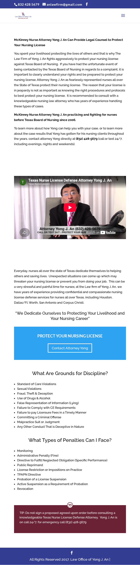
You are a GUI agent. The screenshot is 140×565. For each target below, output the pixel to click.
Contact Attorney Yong (70, 348)
